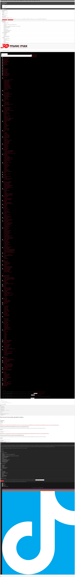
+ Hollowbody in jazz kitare (8, 194)
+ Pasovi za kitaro (6, 242)
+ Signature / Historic (7, 152)
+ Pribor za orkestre (7, 141)
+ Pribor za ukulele (6, 271)
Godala (3, 131)
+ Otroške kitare (6, 155)
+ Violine (5, 132)
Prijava (5, 7)
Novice (5, 41)
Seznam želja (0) (6, 36)
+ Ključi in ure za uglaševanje (8, 351)
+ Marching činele (6, 311)
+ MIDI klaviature (6, 279)
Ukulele (3, 91)
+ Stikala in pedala (6, 293)
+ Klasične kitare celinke (7, 202)
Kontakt (5, 33)
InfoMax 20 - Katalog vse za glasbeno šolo (10, 24)
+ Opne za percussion (7, 320)
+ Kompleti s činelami (7, 300)
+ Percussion (6, 117)
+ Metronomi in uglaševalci (8, 140)
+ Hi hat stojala (6, 325)
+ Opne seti (5, 321)
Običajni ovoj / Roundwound (5, 413)
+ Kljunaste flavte (6, 125)
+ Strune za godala (7, 135)
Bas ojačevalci (4, 213)
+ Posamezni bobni (7, 301)
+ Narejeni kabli (6, 145)
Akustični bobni (4, 299)
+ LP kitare (5, 192)
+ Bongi (5, 333)
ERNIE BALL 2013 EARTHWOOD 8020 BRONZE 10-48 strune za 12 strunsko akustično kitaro (14, 426)
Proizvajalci (3, 471)
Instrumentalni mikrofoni (6, 361)
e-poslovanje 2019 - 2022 (7, 30)
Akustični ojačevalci (5, 218)
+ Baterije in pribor (6, 143)
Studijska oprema (4, 163)
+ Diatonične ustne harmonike (8, 151)
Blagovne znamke (6, 38)
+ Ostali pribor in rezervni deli (8, 295)
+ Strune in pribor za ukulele (8, 93)
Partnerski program (7, 40)
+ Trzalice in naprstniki (7, 244)
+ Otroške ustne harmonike (8, 157)
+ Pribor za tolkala (6, 120)
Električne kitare (4, 189)
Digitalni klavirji (4, 63)
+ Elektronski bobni (7, 113)
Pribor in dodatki (4, 291)
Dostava (5, 25)
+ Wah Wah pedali (6, 233)
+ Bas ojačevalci (6, 84)
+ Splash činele (6, 306)
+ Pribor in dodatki (6, 99)
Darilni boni (5, 39)
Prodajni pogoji (6, 29)
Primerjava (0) (2, 420)
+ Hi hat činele (6, 309)
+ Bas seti (5, 197)
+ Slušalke (5, 168)
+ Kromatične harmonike (7, 289)
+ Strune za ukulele (7, 270)
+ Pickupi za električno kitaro (8, 254)
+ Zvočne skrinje (6, 101)
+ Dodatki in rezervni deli (7, 329)
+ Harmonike (6, 98)
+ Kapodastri (6, 245)
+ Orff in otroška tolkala (7, 119)
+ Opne (5, 115)
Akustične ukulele (4, 261)
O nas (5, 23)
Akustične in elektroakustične (6, 182)
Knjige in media (4, 177)
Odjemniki (3, 253)
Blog (3, 388)
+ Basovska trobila (6, 128)
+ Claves (5, 335)
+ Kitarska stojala (6, 241)
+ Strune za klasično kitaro (8, 224)
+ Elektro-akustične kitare (8, 184)
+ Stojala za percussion (7, 327)
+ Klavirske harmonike (7, 287)
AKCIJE (3, 387)
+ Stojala (5, 138)
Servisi (5, 28)
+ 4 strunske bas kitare (7, 198)
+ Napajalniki (6, 294)
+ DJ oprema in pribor (7, 173)
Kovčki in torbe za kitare (5, 58)
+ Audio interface (6, 164)
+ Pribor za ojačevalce (7, 212)
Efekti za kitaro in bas (5, 228)
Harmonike (3, 286)
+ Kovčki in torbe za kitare (8, 88)
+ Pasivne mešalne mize (7, 381)
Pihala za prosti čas (5, 69)
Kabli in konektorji (4, 144)
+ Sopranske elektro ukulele (8, 266)
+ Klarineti (5, 123)
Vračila (5, 35)
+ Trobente (5, 126)
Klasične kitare (4, 201)
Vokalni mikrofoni (4, 358)
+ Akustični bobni (6, 112)
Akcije (3, 473)
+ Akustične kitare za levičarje (8, 187)
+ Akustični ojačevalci (7, 85)
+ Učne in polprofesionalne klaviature (9, 278)
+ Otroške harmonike (7, 160)
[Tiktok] (38, 574)
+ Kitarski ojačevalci (7, 83)
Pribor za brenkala (5, 240)
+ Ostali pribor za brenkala (8, 246)
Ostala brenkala (4, 205)
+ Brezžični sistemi (6, 108)
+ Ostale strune (6, 227)
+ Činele (5, 114)
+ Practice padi (6, 354)
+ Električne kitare (6, 80)
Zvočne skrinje (4, 373)
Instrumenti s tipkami (5, 95)
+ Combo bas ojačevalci (7, 214)
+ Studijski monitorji (7, 165)
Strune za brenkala (33, 55)
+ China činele (6, 308)
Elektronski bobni (4, 303)
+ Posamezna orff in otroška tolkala (9, 348)
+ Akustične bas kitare (7, 186)
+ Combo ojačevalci (7, 209)
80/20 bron (8, 410)
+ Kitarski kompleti (6, 190)
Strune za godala (4, 72)
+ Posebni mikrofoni (7, 109)
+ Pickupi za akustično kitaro (8, 255)
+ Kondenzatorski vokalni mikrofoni (9, 359)
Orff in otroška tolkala (5, 347)
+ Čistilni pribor (6, 243)
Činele (3, 304)
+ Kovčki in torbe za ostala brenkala (9, 252)
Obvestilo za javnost (7, 31)
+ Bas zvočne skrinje (7, 216)
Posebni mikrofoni (5, 368)
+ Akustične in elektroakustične (8, 79)
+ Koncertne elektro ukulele (8, 267)
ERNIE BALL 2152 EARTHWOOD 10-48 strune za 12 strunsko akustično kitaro (12, 435)
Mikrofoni (3, 106)
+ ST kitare (5, 191)
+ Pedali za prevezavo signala (8, 238)
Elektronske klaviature (5, 61)
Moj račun (5, 34)
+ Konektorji (5, 147)
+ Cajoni (5, 339)
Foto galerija (36, 391)
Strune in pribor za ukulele (6, 269)
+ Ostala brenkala (6, 82)
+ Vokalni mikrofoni (7, 107)
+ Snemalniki (6, 166)
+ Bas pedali (5, 323)
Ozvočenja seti (4, 379)
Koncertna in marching (5, 342)
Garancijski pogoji (6, 27)
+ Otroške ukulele (6, 159)
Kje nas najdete (6, 22)
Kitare (3, 400)
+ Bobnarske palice (7, 314)
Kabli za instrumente (5, 75)
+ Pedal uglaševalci (7, 236)
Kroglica (2, 415)
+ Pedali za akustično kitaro (8, 235)
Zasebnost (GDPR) (5, 461)
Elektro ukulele (4, 265)
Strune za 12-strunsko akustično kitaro (7, 402)
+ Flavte (5, 122)
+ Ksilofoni (5, 343)
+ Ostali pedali (6, 234)
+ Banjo (5, 206)
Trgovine (4, 390)
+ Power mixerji (6, 382)
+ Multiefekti (6, 229)
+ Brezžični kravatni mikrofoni (8, 365)
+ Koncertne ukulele (7, 263)
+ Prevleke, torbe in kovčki (8, 353)
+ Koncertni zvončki (7, 344)
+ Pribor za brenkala (7, 87)
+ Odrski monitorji (6, 375)
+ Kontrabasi (6, 133)
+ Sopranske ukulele (7, 262)
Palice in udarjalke (4, 313)
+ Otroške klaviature (7, 158)
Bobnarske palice (4, 64)
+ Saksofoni (5, 124)
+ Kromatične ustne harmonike (8, 150)
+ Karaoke (5, 161)
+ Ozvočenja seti (6, 102)
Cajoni (3, 273)
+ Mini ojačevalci (6, 211)
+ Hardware (5, 257)
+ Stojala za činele (6, 324)
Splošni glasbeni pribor (5, 74)
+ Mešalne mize (6, 103)
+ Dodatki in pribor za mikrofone (9, 110)
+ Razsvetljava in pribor (7, 176)
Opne (3, 66)
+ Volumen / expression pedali (8, 237)
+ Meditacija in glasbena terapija (8, 118)
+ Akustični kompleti (7, 183)
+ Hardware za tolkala (7, 116)
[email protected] (4, 13)
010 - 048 (2, 408)
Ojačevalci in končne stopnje (6, 384)
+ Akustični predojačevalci (8, 220)
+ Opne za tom (6, 318)
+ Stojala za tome (6, 326)
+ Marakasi (5, 337)
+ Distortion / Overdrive (7, 230)
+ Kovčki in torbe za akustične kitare (9, 249)
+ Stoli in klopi (6, 139)
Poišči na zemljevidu (42, 391)
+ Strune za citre (6, 225)
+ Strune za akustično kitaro (8, 222)
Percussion (3, 330)
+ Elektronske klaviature (7, 96)
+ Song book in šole (7, 179)
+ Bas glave (5, 215)
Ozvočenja (4, 371)
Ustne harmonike (4, 149)
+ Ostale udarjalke (6, 315)
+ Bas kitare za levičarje (7, 199)
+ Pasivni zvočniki (6, 377)
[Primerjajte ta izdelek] (2, 424)
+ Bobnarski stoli (6, 328)
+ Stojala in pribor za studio (8, 171)
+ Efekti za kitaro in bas (7, 86)
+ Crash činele (6, 307)
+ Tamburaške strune (7, 226)
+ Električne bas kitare (7, 81)
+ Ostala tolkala (6, 331)
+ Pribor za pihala (6, 129)
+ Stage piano (6, 282)
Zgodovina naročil (4, 467)
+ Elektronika (6, 258)
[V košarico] (0, 424)
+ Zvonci (5, 338)
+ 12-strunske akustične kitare (8, 185)
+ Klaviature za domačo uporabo (9, 277)
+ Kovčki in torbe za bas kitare (8, 251)
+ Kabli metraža (6, 146)
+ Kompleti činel (6, 305)
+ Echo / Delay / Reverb (7, 232)
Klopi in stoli (4, 285)
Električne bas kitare (5, 196)
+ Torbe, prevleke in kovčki (8, 292)
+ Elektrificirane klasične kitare (8, 203)
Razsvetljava (4, 175)
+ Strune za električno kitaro (8, 223)
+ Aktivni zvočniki (6, 374)
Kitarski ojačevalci (4, 208)
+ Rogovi (5, 127)
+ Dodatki (5, 296)
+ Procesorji (5, 167)
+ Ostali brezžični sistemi (7, 366)
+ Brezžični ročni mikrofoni (8, 363)
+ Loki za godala (6, 134)
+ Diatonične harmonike (7, 288)
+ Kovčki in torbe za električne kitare (9, 250)
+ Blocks (5, 336)
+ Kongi (5, 332)
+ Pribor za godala (6, 136)
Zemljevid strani (6, 42)
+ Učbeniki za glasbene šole (8, 178)
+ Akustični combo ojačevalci (8, 219)
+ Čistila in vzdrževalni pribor (8, 352)
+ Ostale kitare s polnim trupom (8, 193)
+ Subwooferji (6, 376)
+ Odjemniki (5, 89)
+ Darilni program (6, 142)
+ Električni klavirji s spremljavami (9, 283)
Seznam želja (4, 468)
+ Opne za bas (6, 319)
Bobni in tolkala (4, 111)
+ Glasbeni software (7, 170)
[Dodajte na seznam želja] (1, 424)
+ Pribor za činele (6, 310)
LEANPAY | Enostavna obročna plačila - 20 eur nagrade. (12, 26)
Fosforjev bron (3, 410)
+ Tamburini (5, 334)
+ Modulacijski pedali (7, 231)
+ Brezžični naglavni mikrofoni (8, 364)
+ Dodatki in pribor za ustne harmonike (10, 153)
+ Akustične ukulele (7, 92)
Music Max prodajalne (5, 456)
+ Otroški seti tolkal (7, 156)
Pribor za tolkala (4, 350)
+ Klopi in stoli (6, 97)
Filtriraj (2, 421)
